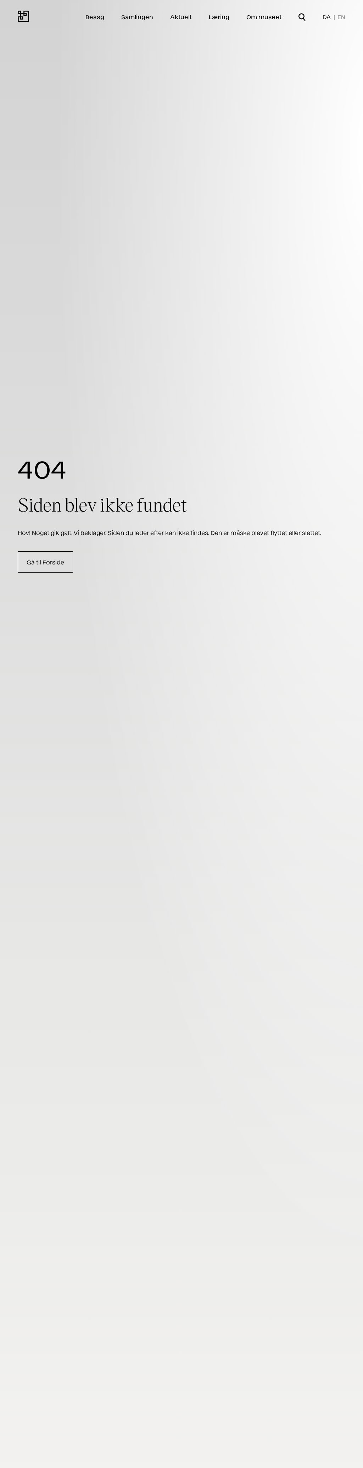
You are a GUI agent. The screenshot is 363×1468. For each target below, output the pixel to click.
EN (341, 16)
